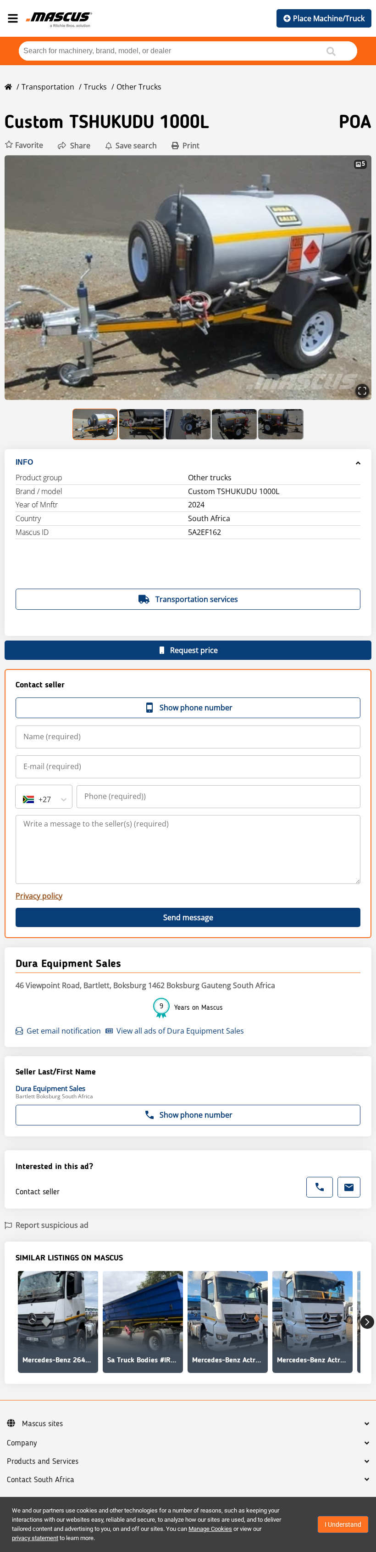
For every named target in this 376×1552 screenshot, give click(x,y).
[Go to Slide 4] (234, 424)
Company (22, 1443)
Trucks (95, 87)
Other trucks (138, 87)
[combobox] (24, 799)
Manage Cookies (210, 1528)
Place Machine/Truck (329, 18)
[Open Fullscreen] (362, 391)
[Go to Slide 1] (95, 424)
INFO (24, 462)
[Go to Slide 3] (188, 424)
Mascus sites (42, 1424)
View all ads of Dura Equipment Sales (180, 1031)
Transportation (48, 87)
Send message (188, 917)
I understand (343, 1524)
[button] (24, 145)
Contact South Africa (40, 1480)
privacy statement (35, 1538)
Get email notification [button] (64, 1031)
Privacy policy (39, 896)
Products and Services (42, 1461)
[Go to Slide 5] (281, 424)
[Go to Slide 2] (142, 424)
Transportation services (196, 599)
